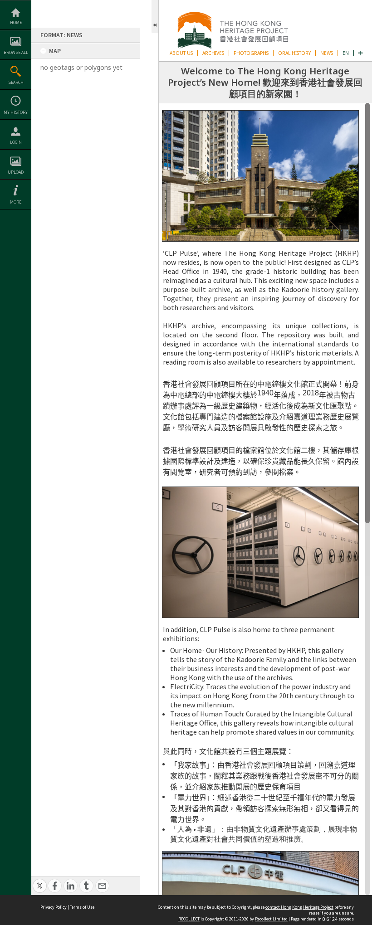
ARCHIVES (213, 53)
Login (16, 142)
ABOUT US (181, 53)
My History (16, 112)
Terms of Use (82, 907)
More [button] (15, 202)
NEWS (326, 53)
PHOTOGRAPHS (251, 53)
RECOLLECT (189, 919)
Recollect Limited (271, 919)
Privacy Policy (53, 907)
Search (16, 82)
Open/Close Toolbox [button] (155, 16)
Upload (16, 172)
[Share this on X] (40, 881)
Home (16, 22)
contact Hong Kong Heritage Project (299, 907)
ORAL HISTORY (294, 53)
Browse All (16, 52)
